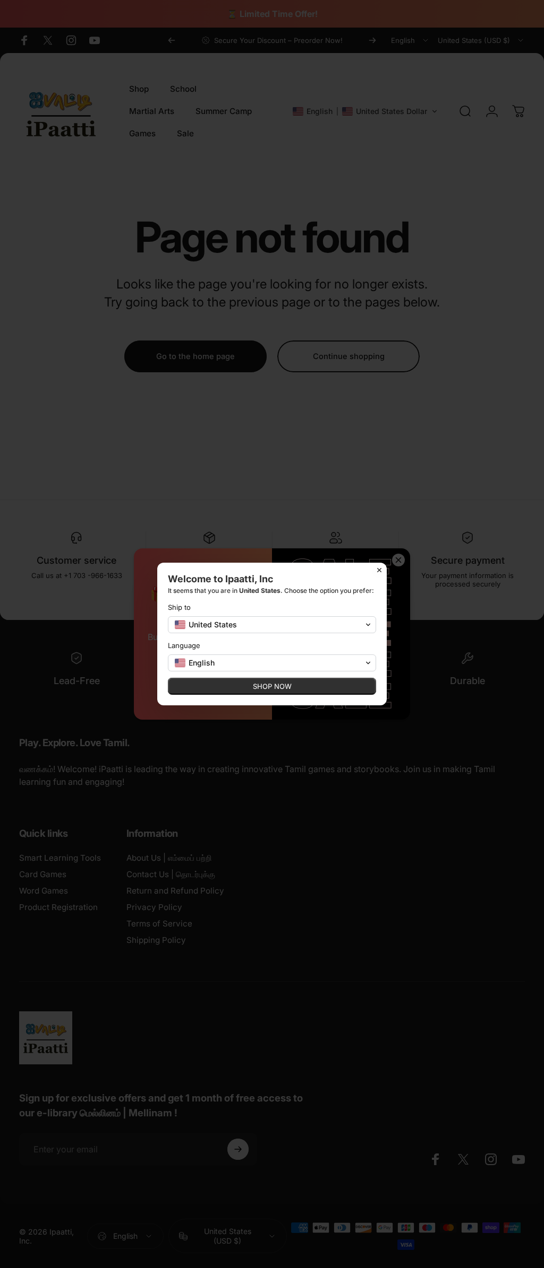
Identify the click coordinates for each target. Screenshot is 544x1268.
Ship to (179, 607)
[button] (272, 624)
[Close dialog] (379, 570)
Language (184, 645)
